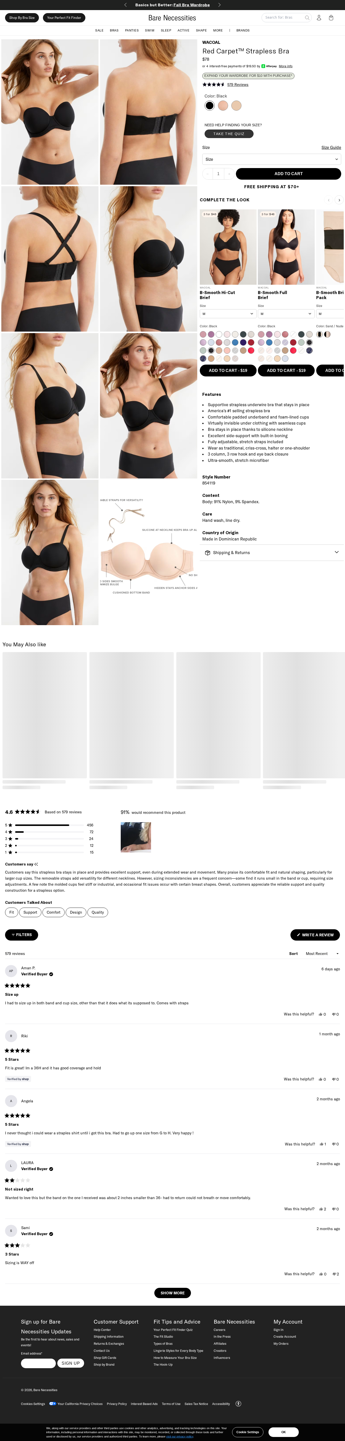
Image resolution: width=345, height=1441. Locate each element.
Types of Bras (163, 1343)
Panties (132, 30)
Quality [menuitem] (98, 912)
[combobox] (271, 159)
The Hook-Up (163, 1364)
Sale (99, 30)
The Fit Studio (163, 1336)
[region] (136, 837)
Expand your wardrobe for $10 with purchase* (248, 76)
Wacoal (211, 42)
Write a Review (320, 936)
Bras (114, 30)
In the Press (222, 1336)
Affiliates (220, 1343)
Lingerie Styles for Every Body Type (178, 1351)
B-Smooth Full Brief (272, 295)
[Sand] (236, 109)
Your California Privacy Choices (80, 1404)
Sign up (71, 1363)
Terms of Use (171, 1404)
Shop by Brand (104, 1364)
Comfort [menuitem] (53, 912)
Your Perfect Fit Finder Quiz (173, 1330)
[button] (332, 17)
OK (283, 1432)
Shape (201, 30)
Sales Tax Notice (196, 1404)
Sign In (278, 1330)
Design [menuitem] (76, 912)
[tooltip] (36, 864)
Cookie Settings (247, 1432)
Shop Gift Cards (105, 1358)
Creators (220, 1351)
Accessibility (221, 1404)
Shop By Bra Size (22, 18)
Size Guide (331, 147)
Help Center (102, 1330)
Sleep (166, 30)
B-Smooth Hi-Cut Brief (217, 295)
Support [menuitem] (30, 912)
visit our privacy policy (179, 1436)
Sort (294, 953)
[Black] (210, 109)
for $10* (173, 4)
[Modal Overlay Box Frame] (242, 131)
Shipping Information (109, 1336)
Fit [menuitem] (11, 912)
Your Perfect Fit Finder (64, 18)
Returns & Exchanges (109, 1343)
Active (183, 30)
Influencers (222, 1358)
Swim (149, 30)
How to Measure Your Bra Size (175, 1358)
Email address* (31, 1353)
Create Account (285, 1336)
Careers (219, 1330)
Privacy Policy (117, 1404)
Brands (243, 30)
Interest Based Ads (144, 1404)
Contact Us (102, 1351)
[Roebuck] (223, 109)
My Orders (281, 1343)
